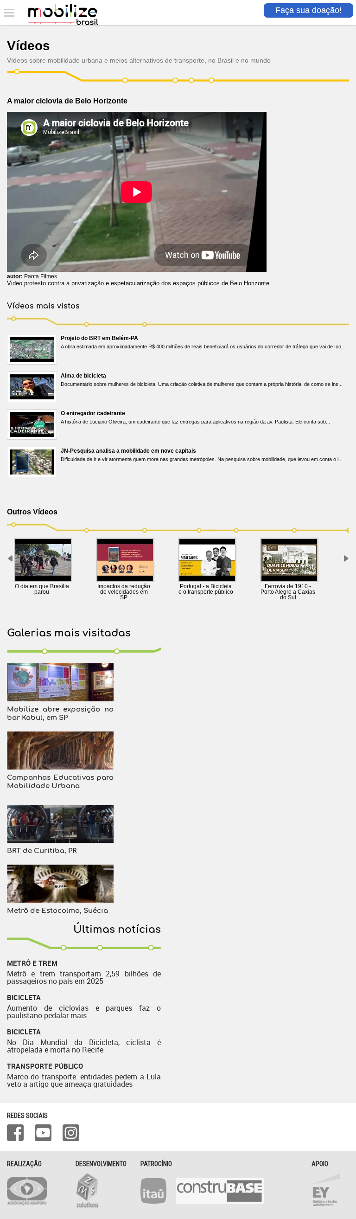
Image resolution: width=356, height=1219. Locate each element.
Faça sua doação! (308, 10)
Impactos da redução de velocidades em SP (123, 592)
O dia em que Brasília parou (42, 589)
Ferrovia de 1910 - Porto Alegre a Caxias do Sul (288, 592)
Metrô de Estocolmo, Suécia (57, 911)
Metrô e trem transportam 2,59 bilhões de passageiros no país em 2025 (84, 977)
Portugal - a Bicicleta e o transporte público (205, 589)
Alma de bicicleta (83, 375)
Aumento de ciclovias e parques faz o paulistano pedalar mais (84, 1011)
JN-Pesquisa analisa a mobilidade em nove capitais (128, 451)
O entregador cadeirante (93, 413)
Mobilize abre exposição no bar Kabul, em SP (60, 714)
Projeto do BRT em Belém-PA (99, 338)
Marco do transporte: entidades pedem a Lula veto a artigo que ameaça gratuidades (84, 1080)
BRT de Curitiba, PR (41, 851)
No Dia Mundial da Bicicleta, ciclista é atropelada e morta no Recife (84, 1046)
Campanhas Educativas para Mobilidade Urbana (60, 782)
